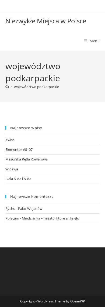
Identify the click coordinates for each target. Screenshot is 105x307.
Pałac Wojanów (30, 208)
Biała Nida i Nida (18, 178)
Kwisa (10, 139)
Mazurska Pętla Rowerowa (26, 159)
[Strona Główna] (7, 86)
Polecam (12, 218)
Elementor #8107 (19, 149)
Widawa (11, 169)
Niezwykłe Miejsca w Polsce (45, 20)
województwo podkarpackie (36, 86)
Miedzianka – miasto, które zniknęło (50, 218)
